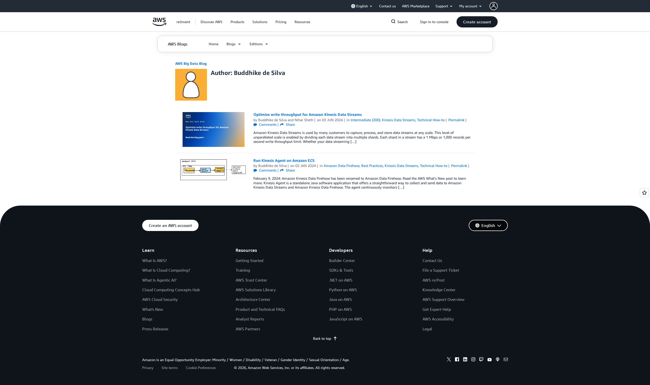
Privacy (147, 367)
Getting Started (249, 260)
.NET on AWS (340, 280)
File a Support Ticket (440, 270)
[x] (449, 360)
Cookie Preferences (201, 367)
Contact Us (432, 260)
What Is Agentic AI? (159, 280)
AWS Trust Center (251, 280)
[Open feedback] (644, 192)
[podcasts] (498, 360)
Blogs (147, 318)
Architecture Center (253, 299)
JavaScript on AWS (345, 318)
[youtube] (490, 360)
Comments (267, 124)
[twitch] (481, 360)
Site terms (169, 367)
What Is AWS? (154, 260)
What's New (152, 309)
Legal (427, 328)
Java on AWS (340, 299)
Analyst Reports (250, 318)
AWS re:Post (433, 280)
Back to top (322, 338)
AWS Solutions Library (256, 289)
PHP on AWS (340, 309)
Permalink (456, 120)
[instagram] (473, 360)
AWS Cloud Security (160, 299)
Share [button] (290, 124)
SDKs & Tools (341, 270)
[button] (211, 21)
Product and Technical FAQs (260, 309)
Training (243, 270)
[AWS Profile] (494, 6)
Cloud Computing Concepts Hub (171, 289)
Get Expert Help (436, 309)
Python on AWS (343, 289)
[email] (506, 360)
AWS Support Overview (443, 299)
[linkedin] (465, 360)
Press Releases (155, 328)
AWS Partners (248, 328)
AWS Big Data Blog (191, 63)
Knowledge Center (439, 289)
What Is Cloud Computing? (166, 270)
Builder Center (342, 260)
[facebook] (457, 360)
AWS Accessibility (438, 318)
